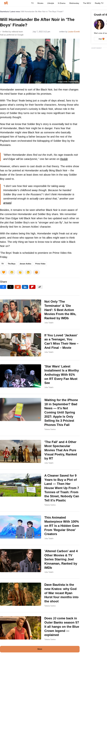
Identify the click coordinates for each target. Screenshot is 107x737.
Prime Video (40, 264)
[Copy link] (40, 287)
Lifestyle (50, 3)
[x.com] (10, 287)
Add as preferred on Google (11, 35)
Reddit (64, 159)
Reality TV (99, 3)
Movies (40, 3)
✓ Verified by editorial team (11, 31)
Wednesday (74, 3)
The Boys (11, 264)
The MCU (87, 3)
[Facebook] (3, 287)
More (39, 649)
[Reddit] (18, 287)
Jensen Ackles (25, 264)
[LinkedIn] (25, 287)
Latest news (15, 11)
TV (32, 3)
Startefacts (4, 11)
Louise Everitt (74, 31)
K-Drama (61, 3)
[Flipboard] (32, 287)
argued (7, 202)
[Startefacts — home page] (6, 3)
